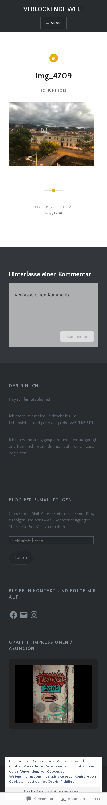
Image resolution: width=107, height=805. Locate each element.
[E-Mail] (23, 614)
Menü (56, 23)
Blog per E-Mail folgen (40, 500)
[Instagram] (34, 614)
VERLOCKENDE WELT (53, 9)
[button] (40, 707)
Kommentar (77, 336)
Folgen (21, 557)
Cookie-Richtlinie (61, 782)
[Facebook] (13, 614)
